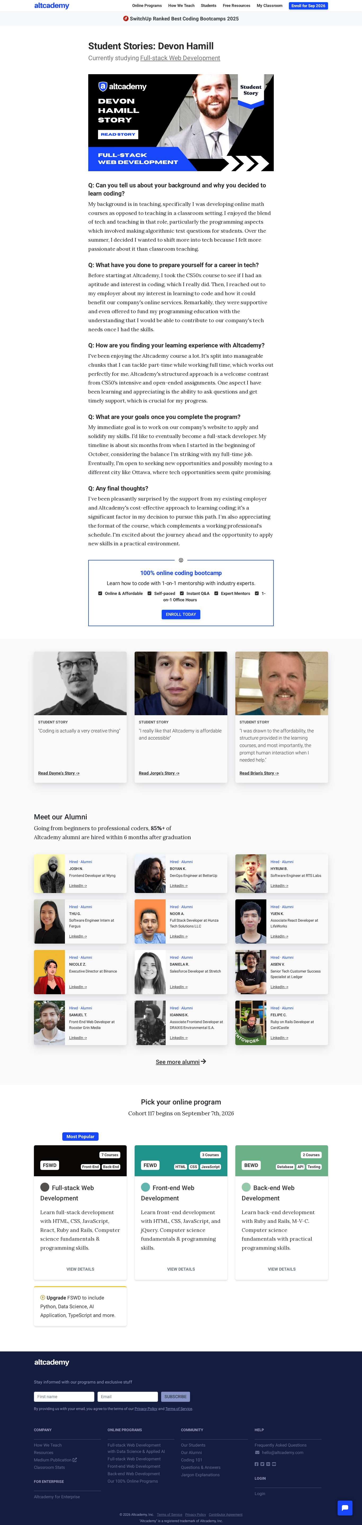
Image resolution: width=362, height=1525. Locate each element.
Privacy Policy (146, 1409)
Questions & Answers (200, 1467)
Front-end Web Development (134, 1466)
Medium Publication (53, 1459)
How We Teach (48, 1445)
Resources (43, 1452)
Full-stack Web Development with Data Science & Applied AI (136, 1448)
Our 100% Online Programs (133, 1481)
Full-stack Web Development (180, 58)
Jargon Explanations (200, 1474)
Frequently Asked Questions (281, 1445)
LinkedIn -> (78, 885)
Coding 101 (191, 1459)
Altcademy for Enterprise (57, 1496)
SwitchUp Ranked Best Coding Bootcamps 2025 (184, 19)
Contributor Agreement (225, 1515)
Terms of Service (178, 1409)
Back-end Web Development (134, 1473)
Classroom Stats (49, 1467)
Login (260, 1493)
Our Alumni (191, 1452)
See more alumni (178, 1061)
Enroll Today (181, 614)
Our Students (193, 1445)
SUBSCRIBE (176, 1396)
